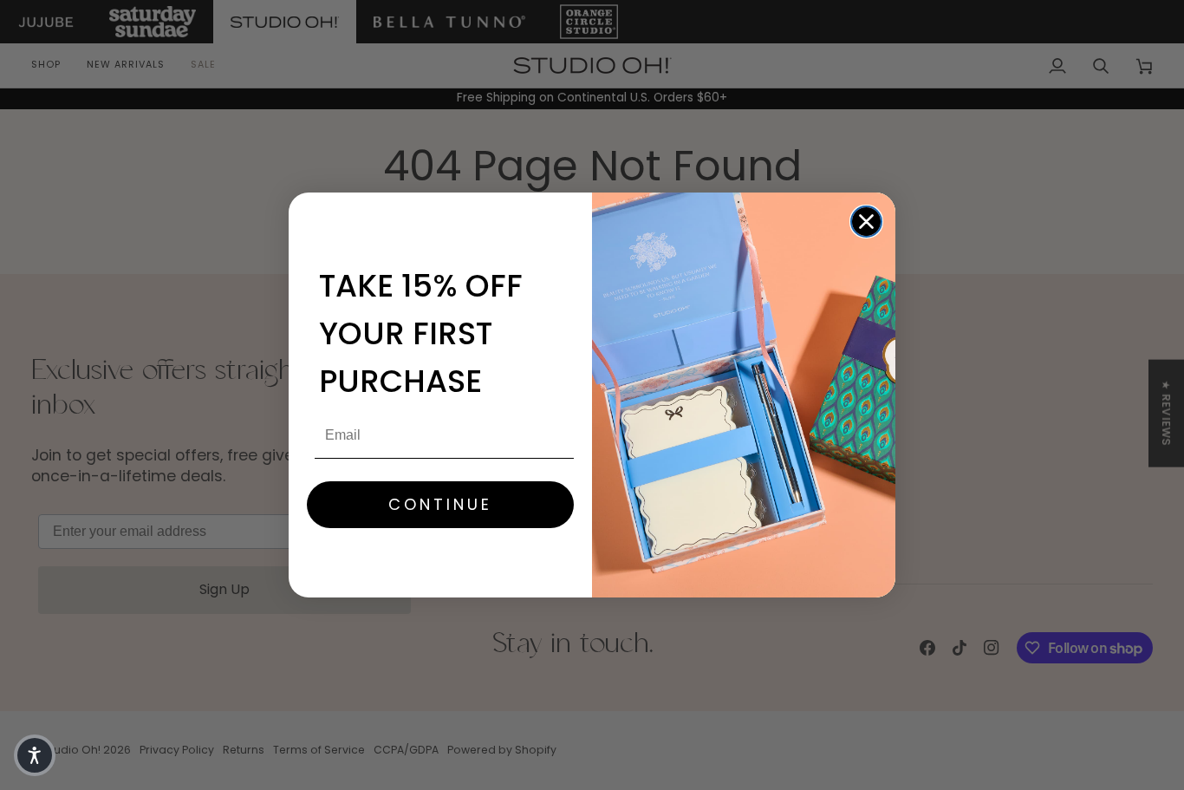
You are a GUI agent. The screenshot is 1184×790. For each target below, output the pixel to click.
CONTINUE (440, 504)
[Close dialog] (866, 221)
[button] (34, 755)
